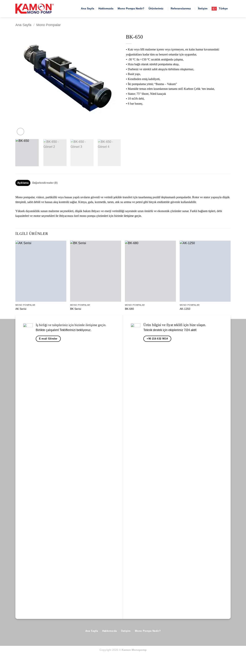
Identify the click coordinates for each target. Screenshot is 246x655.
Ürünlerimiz (156, 8)
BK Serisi (75, 308)
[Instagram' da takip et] (203, 632)
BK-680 (129, 308)
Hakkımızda (105, 8)
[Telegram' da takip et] (228, 632)
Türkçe (223, 8)
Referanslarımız (181, 8)
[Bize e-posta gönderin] (209, 632)
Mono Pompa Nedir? (131, 8)
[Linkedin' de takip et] (221, 632)
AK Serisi (20, 308)
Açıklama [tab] (23, 182)
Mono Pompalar (48, 25)
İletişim (202, 8)
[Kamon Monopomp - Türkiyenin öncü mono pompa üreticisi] (34, 9)
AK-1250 (185, 308)
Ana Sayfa (87, 8)
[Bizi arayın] (215, 632)
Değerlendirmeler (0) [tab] (44, 182)
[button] (20, 131)
